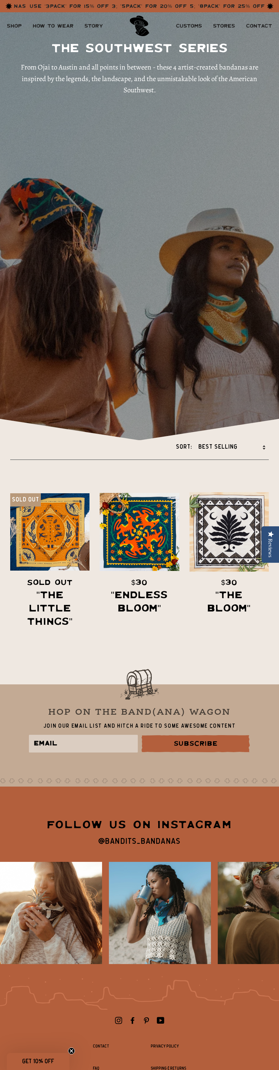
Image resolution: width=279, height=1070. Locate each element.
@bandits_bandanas (139, 841)
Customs (189, 26)
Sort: (185, 447)
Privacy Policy (165, 1046)
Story (93, 26)
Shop (14, 26)
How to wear (53, 26)
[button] (38, 1061)
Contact (259, 26)
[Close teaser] (71, 1051)
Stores (224, 26)
